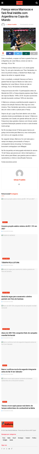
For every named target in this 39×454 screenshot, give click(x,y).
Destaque (6, 258)
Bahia (4, 365)
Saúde (11, 440)
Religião (5, 440)
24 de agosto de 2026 (7, 231)
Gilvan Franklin (12, 24)
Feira (3, 438)
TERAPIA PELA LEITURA (10, 263)
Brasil (5, 222)
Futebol (28, 438)
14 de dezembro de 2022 (26, 24)
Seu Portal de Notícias (11, 430)
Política (34, 438)
